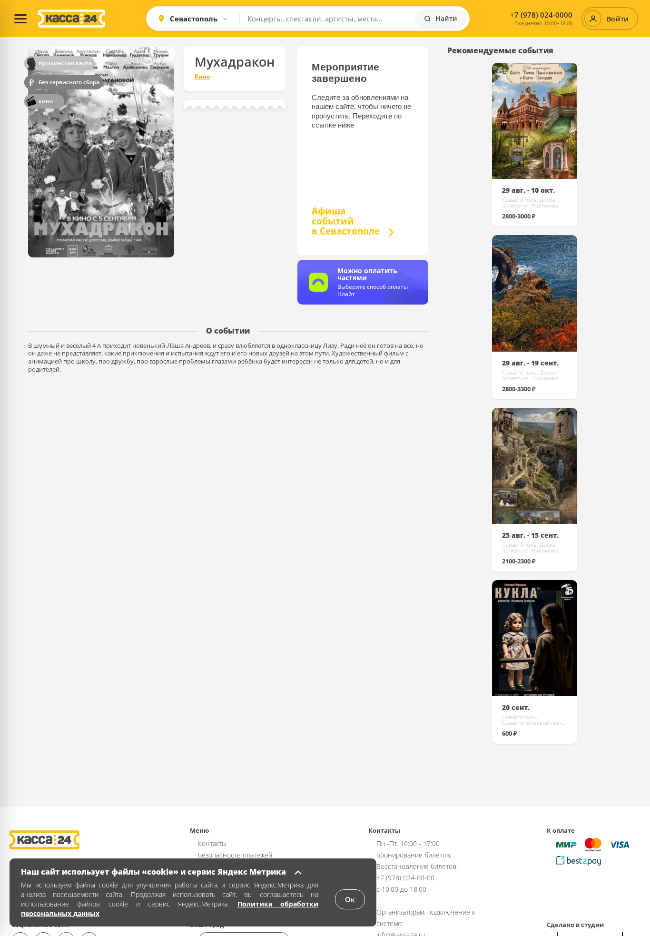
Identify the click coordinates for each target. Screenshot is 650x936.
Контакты (212, 843)
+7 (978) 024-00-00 (405, 877)
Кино (202, 76)
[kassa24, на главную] (71, 19)
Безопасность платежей (235, 854)
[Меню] (20, 19)
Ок (350, 899)
